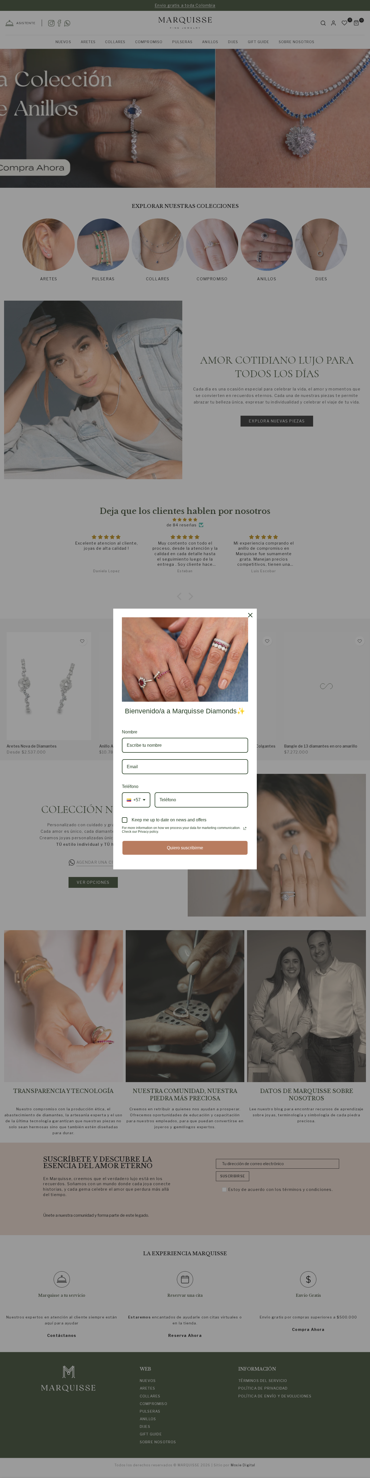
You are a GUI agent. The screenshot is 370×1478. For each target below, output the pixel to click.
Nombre (129, 732)
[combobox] (136, 799)
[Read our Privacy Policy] (245, 828)
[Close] (250, 615)
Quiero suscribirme (185, 848)
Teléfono (130, 786)
